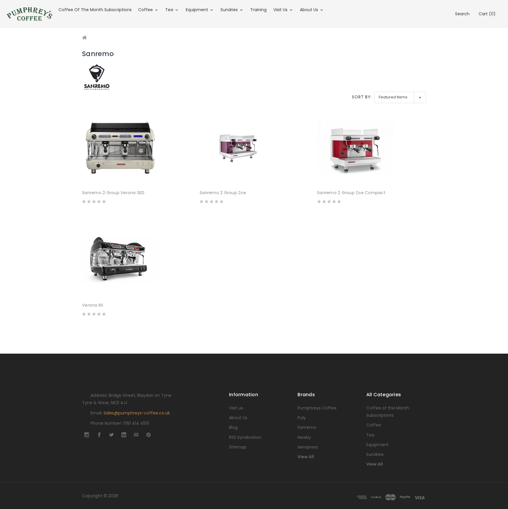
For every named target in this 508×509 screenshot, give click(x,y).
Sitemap (237, 447)
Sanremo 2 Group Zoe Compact (351, 193)
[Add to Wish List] (186, 176)
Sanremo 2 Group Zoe (223, 193)
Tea (169, 10)
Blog (233, 427)
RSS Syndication (245, 437)
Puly (302, 418)
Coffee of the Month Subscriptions (95, 10)
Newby (304, 437)
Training (258, 10)
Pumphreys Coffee (317, 408)
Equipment (197, 10)
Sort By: (362, 97)
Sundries (229, 10)
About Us (309, 10)
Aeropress (308, 447)
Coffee (146, 10)
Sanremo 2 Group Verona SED (113, 193)
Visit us (281, 10)
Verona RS (92, 305)
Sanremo (307, 427)
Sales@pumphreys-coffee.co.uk (136, 413)
